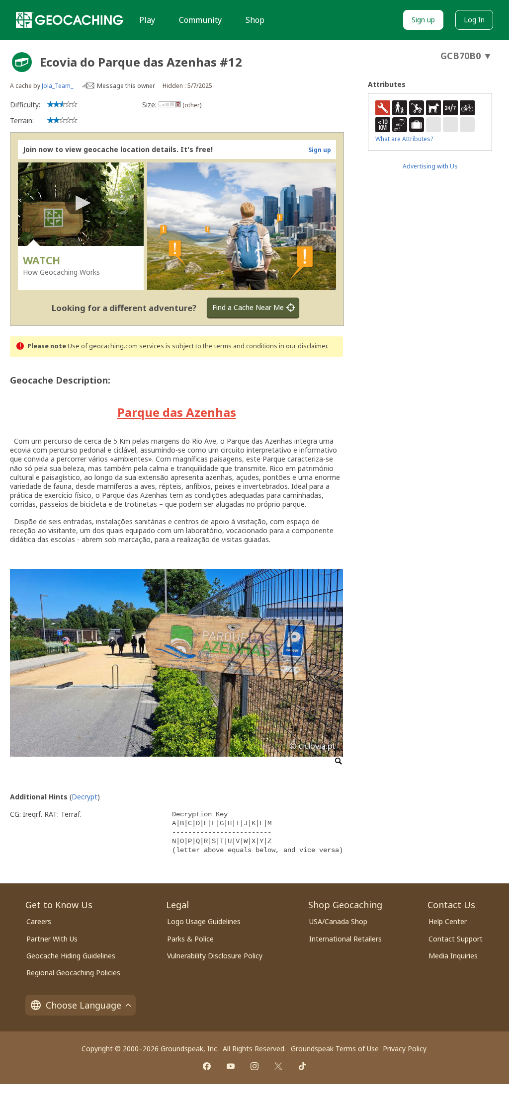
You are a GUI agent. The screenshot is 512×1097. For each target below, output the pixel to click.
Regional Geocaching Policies (73, 972)
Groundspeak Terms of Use (335, 1048)
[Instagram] (254, 1066)
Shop (255, 19)
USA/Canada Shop (338, 921)
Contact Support (455, 938)
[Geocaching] (69, 20)
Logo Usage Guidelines (204, 921)
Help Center (447, 921)
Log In (474, 19)
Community (200, 19)
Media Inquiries (453, 955)
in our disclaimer (303, 346)
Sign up (423, 19)
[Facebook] (207, 1066)
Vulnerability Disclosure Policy (214, 955)
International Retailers (345, 938)
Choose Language (83, 1005)
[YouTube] (231, 1066)
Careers (38, 921)
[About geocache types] (22, 62)
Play (147, 19)
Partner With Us (52, 938)
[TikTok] (302, 1066)
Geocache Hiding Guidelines (70, 955)
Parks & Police (190, 938)
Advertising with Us (430, 166)
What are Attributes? (404, 139)
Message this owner (126, 85)
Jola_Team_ (57, 85)
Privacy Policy (405, 1048)
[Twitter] (278, 1066)
